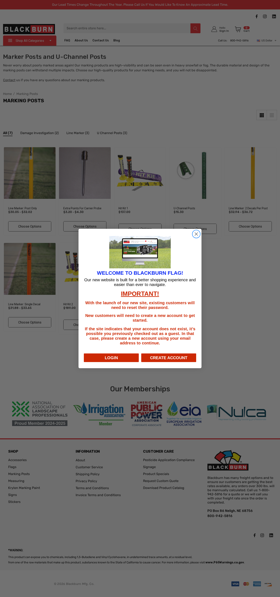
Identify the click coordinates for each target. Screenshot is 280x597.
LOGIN (111, 357)
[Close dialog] (196, 234)
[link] (140, 252)
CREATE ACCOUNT (168, 357)
